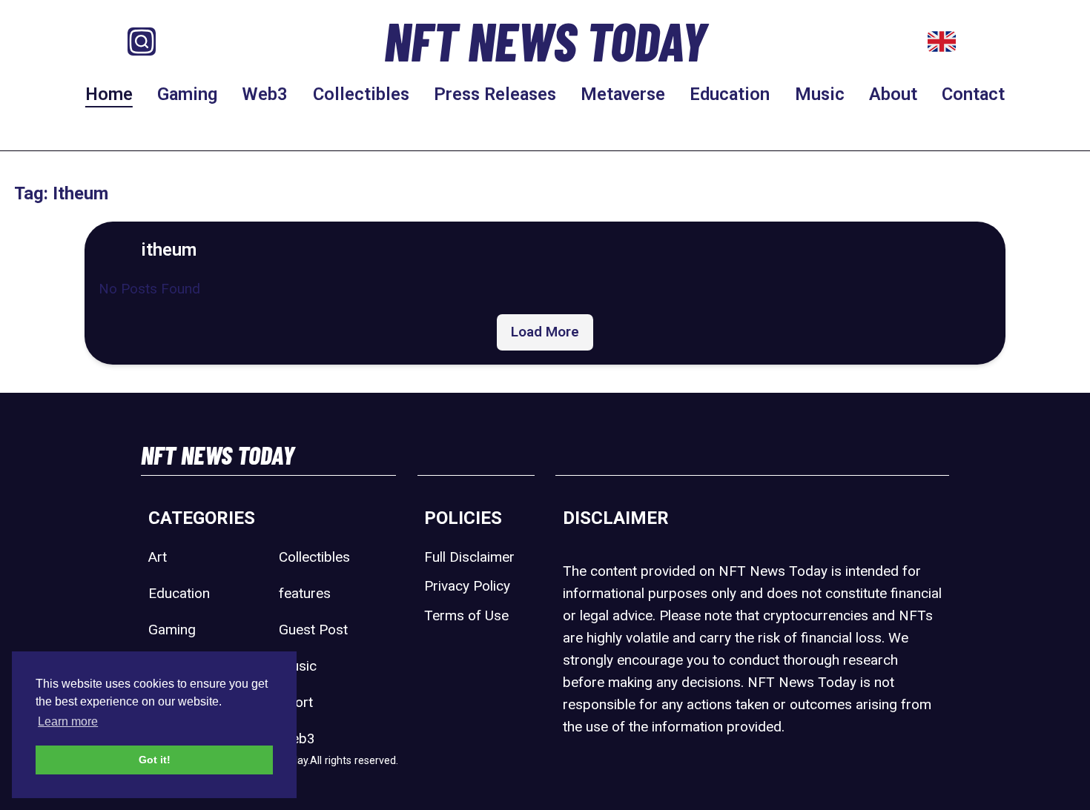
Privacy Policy (467, 585)
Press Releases (495, 94)
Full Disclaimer (469, 556)
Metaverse (623, 94)
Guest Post (313, 629)
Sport (296, 702)
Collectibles (361, 94)
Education (730, 94)
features (305, 593)
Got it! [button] (155, 760)
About (893, 94)
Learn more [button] (68, 721)
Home (109, 94)
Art (157, 556)
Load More (545, 331)
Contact (973, 94)
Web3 (265, 94)
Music (820, 94)
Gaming (187, 94)
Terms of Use (466, 615)
